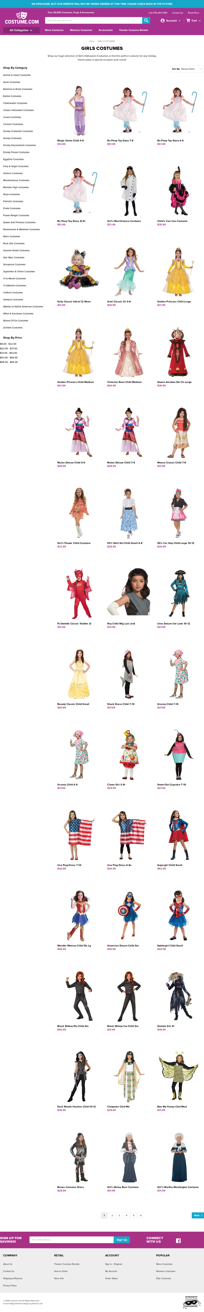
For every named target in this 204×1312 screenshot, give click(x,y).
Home (92, 41)
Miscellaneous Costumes (16, 180)
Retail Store (193, 12)
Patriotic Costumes (13, 201)
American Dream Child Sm (123, 945)
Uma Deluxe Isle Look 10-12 (173, 623)
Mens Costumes (54, 30)
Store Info (59, 1278)
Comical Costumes (13, 124)
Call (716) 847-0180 (158, 12)
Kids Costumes (163, 1278)
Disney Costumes (12, 138)
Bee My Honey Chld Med (172, 1106)
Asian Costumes (11, 82)
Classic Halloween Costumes (18, 110)
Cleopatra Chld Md (118, 1106)
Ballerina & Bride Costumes (17, 89)
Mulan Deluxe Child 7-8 (121, 462)
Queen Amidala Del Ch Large (174, 382)
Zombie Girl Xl (165, 1026)
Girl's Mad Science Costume (124, 221)
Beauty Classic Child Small (73, 704)
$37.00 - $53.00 (8, 353)
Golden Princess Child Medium (75, 382)
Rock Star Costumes (14, 243)
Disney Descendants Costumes (19, 145)
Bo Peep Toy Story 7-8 (120, 140)
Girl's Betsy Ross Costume (123, 1187)
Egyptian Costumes (13, 159)
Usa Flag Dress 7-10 (69, 865)
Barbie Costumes (12, 96)
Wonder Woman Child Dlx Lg (74, 945)
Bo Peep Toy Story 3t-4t (71, 221)
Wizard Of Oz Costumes (15, 320)
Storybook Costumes (14, 264)
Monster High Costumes (16, 187)
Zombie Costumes (12, 327)
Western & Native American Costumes (23, 306)
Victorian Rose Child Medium (124, 382)
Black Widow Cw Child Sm (122, 1026)
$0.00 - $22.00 (8, 343)
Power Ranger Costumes (16, 215)
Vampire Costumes (13, 299)
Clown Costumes (12, 117)
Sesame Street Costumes (16, 250)
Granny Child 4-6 (67, 784)
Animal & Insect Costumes (17, 75)
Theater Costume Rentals (133, 30)
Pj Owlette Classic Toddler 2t (74, 623)
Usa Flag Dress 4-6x (119, 865)
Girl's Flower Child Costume (74, 543)
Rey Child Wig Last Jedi (121, 623)
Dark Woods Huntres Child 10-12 (76, 1106)
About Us (7, 1264)
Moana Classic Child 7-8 (171, 462)
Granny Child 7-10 (167, 704)
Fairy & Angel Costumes (16, 166)
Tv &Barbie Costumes (14, 285)
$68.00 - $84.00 (9, 362)
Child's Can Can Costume (172, 221)
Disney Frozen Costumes (16, 152)
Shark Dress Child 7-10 (121, 704)
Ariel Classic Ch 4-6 (119, 301)
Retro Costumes (11, 236)
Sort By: (176, 69)
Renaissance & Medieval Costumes (21, 229)
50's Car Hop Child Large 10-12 (175, 543)
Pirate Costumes (12, 208)
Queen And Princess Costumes (19, 222)
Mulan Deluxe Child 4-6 (71, 462)
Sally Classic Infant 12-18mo (74, 301)
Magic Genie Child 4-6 (70, 140)
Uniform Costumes (13, 292)
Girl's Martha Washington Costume (178, 1187)
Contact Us (177, 12)
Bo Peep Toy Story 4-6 (170, 140)
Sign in (108, 1264)
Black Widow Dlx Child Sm (73, 1026)
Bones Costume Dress (70, 1187)
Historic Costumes (13, 173)
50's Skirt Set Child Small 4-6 (124, 543)
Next (197, 1215)
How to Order (61, 1271)
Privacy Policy (10, 1285)
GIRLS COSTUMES (106, 41)
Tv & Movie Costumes (14, 278)
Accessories (106, 30)
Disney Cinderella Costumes (18, 131)
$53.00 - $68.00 (9, 357)
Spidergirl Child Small (170, 945)
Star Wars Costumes (13, 257)
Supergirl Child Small (169, 865)
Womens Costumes (81, 30)
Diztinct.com (37, 1303)
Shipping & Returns (12, 1278)
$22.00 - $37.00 (8, 348)
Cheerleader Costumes (15, 103)
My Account (111, 1271)
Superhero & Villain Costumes (19, 271)
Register (118, 1264)
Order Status (111, 1278)
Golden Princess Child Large (174, 301)
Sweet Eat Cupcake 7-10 (171, 784)
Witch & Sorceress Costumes (18, 313)
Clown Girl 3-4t (116, 784)
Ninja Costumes (11, 194)
